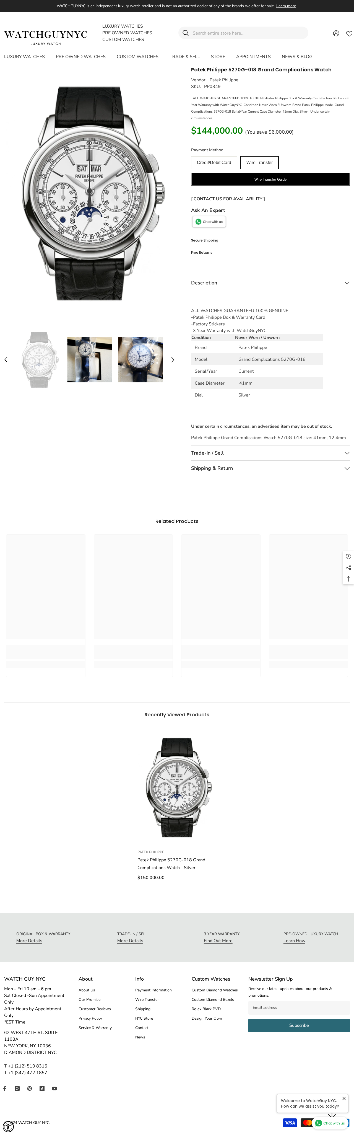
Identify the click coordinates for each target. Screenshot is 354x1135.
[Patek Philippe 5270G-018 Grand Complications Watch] (177, 787)
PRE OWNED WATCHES (127, 33)
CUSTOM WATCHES (123, 40)
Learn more (286, 6)
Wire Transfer (259, 162)
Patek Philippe (224, 80)
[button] (6, 360)
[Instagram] (17, 1088)
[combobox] (248, 33)
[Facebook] (5, 1088)
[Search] (243, 33)
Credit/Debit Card (214, 162)
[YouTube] (54, 1088)
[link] (45, 655)
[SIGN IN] (336, 33)
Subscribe (299, 1025)
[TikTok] (42, 1088)
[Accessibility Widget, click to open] (8, 1126)
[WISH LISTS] (349, 33)
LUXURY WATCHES (122, 26)
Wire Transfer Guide (270, 179)
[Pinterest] (29, 1088)
